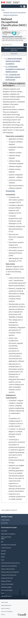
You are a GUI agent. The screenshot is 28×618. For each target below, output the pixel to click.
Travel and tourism (6, 548)
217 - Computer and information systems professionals (13, 77)
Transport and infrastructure (8, 575)
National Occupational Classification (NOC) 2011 (14, 49)
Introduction (14, 53)
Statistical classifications (10, 15)
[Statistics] (14, 33)
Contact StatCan (5, 520)
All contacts (4, 531)
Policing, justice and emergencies (10, 572)
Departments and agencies (8, 534)
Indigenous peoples (6, 587)
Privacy (3, 614)
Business (3, 551)
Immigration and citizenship (8, 544)
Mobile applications (6, 605)
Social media (4, 602)
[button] (14, 6)
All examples (10, 191)
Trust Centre (4, 523)
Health (3, 557)
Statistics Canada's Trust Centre (12, 36)
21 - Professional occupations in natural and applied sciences (15, 69)
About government (6, 537)
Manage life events (6, 596)
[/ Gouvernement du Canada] (10, 3)
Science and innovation (7, 584)
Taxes (2, 560)
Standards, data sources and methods (14, 12)
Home (3, 10)
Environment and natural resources (10, 563)
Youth (2, 593)
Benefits (3, 554)
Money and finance (6, 581)
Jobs (2, 541)
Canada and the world (7, 578)
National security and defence (9, 566)
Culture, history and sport (8, 569)
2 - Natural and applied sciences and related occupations (14, 61)
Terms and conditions (7, 611)
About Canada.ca (5, 608)
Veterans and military (6, 590)
